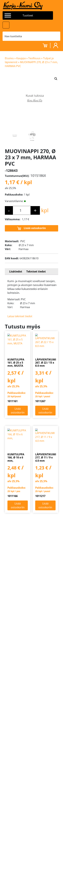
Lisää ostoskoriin (35, 228)
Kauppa (21, 58)
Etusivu (9, 58)
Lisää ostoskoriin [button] (18, 410)
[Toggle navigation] (6, 25)
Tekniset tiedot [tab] (36, 271)
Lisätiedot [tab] (15, 271)
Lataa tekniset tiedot (19, 316)
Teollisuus (34, 58)
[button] (56, 79)
